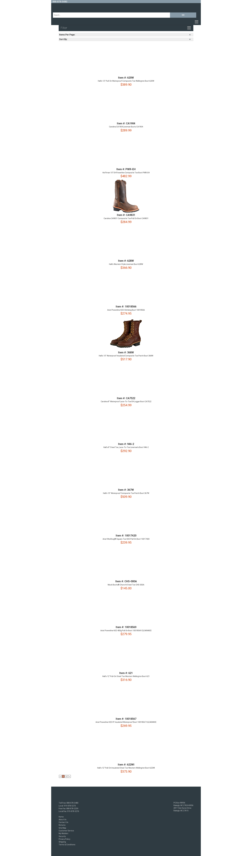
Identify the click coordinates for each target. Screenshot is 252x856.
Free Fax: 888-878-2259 (68, 808)
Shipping (62, 842)
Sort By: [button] (63, 39)
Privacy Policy (64, 839)
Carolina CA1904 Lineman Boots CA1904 (126, 127)
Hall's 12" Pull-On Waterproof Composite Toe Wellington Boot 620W (126, 81)
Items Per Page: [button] (67, 34)
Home (61, 817)
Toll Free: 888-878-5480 (68, 803)
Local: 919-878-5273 (67, 806)
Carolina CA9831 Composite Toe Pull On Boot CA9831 (126, 218)
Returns (62, 825)
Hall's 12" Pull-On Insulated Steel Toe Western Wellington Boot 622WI (126, 768)
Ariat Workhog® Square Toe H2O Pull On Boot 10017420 (126, 539)
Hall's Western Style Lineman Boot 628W (126, 264)
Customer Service (66, 831)
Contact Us (63, 822)
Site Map (62, 828)
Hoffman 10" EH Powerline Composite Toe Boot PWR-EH (126, 173)
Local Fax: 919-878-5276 (69, 811)
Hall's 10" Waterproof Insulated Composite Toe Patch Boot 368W (126, 356)
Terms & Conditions (67, 845)
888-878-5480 (59, 1)
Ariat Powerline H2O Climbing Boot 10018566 (126, 310)
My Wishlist (63, 834)
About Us (62, 819)
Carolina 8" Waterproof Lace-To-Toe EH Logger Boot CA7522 (126, 402)
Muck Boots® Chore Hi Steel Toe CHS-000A (126, 585)
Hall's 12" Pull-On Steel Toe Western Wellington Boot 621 (126, 676)
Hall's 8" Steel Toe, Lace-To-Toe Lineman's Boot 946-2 (126, 447)
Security (62, 836)
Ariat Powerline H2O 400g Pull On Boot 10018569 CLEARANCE (126, 630)
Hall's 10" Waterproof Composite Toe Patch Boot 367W (126, 493)
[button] (126, 22)
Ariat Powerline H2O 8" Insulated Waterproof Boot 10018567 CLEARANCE (126, 722)
